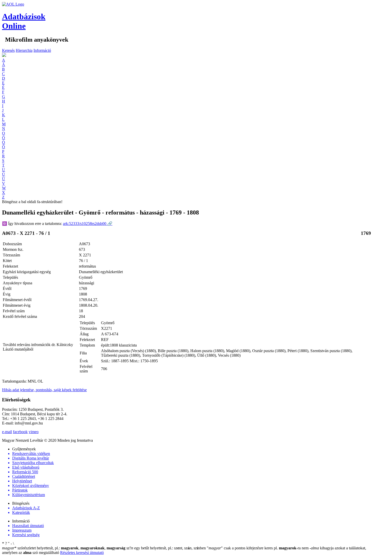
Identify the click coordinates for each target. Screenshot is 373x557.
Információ (42, 50)
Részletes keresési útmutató (82, 552)
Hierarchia (24, 50)
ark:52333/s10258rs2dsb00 (87, 223)
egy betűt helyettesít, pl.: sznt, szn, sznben (166, 548)
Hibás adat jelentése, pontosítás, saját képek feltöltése (44, 390)
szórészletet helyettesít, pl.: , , (63, 548)
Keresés (8, 50)
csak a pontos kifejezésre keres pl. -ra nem (258, 548)
